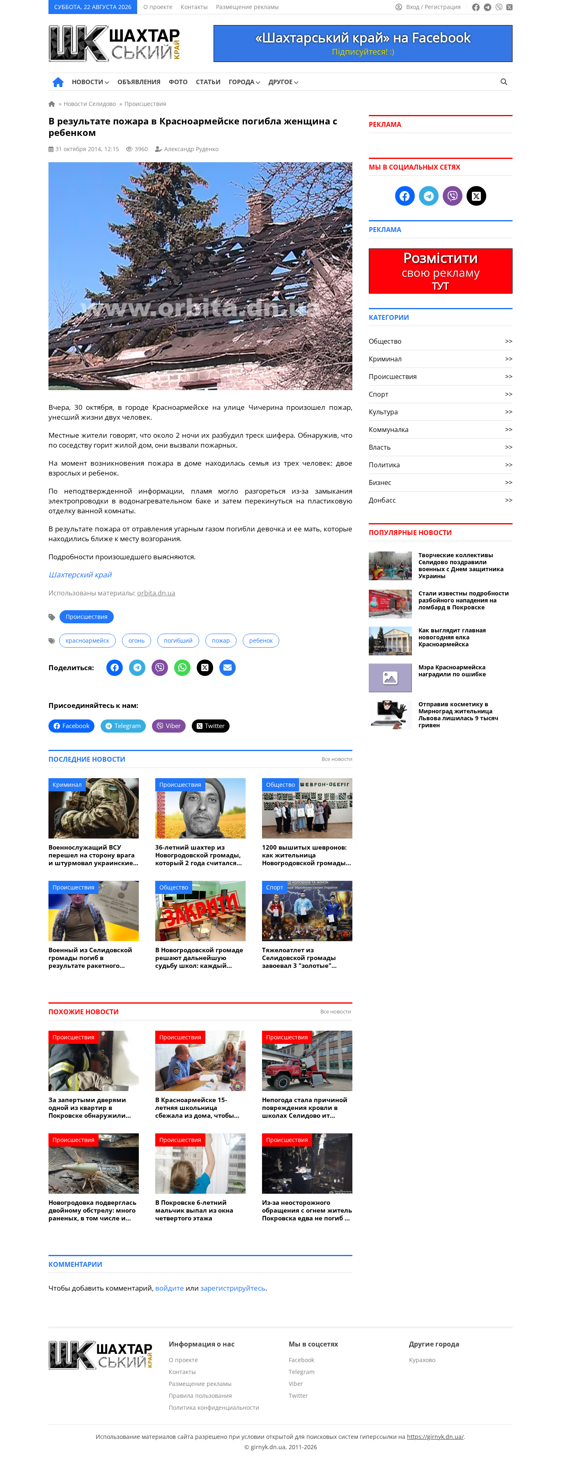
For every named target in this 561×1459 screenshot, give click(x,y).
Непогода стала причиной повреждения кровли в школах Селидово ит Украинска (304, 1107)
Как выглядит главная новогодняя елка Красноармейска (452, 637)
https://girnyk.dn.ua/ (435, 1437)
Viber (296, 1384)
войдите (169, 1288)
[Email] (227, 667)
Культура (441, 411)
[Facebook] (114, 667)
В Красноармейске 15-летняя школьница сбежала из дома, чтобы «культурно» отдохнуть (194, 1107)
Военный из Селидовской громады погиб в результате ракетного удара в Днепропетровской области (92, 958)
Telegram (302, 1372)
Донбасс (441, 500)
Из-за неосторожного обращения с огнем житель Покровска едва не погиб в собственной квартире (307, 1210)
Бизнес (441, 482)
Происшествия (87, 616)
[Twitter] (205, 667)
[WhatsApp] (182, 667)
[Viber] (160, 667)
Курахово (422, 1360)
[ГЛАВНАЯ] (58, 82)
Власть (441, 447)
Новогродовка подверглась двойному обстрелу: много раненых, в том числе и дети (92, 1210)
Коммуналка (441, 429)
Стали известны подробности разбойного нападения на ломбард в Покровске (463, 600)
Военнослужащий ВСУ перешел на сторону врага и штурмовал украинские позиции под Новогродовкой (91, 855)
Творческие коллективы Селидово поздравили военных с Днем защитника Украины (461, 565)
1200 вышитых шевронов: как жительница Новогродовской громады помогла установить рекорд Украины (304, 855)
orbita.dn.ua (156, 592)
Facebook (301, 1360)
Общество (280, 784)
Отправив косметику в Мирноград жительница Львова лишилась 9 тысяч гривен (458, 714)
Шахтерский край (79, 574)
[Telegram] (137, 667)
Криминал (67, 784)
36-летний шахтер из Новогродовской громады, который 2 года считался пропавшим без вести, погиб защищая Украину (198, 855)
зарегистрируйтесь (232, 1288)
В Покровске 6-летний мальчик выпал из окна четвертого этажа (194, 1210)
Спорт (274, 887)
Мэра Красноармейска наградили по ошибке (452, 671)
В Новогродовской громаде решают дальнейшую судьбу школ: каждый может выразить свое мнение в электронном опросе (199, 958)
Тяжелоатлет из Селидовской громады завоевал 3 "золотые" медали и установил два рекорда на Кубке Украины (306, 958)
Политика (441, 464)
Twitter (298, 1395)
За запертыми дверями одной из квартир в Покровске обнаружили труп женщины (87, 1107)
